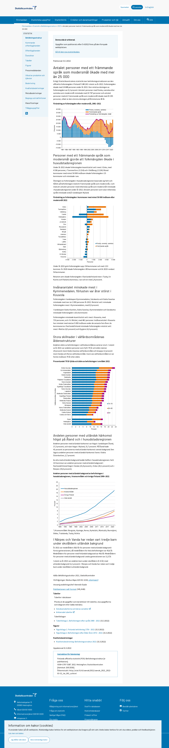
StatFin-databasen (92, 706)
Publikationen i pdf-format (64, 589)
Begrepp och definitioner (35, 98)
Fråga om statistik (57, 711)
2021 (59, 26)
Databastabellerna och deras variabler (72, 609)
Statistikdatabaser (92, 711)
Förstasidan (21, 19)
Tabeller (28, 60)
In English (149, 7)
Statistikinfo (60, 19)
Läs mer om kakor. (16, 733)
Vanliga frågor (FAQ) (57, 715)
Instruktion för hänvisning (68, 654)
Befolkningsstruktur (48, 26)
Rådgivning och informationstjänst (63, 706)
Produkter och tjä (110, 19)
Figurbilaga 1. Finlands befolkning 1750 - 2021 (75, 629)
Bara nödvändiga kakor (39, 740)
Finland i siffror (90, 715)
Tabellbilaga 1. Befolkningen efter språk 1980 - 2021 (78, 620)
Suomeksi (125, 7)
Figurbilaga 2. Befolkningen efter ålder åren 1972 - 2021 (79, 633)
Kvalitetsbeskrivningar (34, 88)
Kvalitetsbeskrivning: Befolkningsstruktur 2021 (76, 641)
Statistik (36, 26)
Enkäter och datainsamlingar (84, 19)
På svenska (137, 7)
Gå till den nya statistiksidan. (67, 52)
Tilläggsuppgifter (32, 108)
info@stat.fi (93, 580)
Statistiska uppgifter (41, 19)
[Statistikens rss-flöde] (36, 114)
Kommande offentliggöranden (32, 44)
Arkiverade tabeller (64, 612)
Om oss (137, 19)
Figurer (28, 65)
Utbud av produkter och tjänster (35, 76)
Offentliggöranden (32, 50)
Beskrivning (30, 83)
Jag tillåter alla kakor (18, 740)
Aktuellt (126, 19)
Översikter (29, 55)
